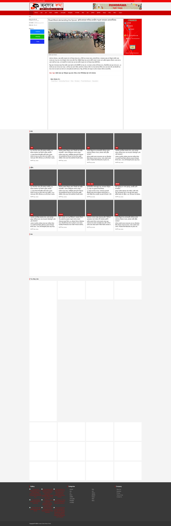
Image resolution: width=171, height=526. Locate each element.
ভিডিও (114, 12)
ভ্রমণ (88, 12)
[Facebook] (135, 1)
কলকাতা (36, 12)
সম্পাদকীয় (77, 12)
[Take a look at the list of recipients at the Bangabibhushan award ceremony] (47, 510)
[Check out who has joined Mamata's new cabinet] (35, 509)
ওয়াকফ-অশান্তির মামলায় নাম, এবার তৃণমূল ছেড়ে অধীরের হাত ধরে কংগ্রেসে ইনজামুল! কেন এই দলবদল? (127, 152)
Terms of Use (120, 495)
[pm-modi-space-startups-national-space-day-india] (99, 208)
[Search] (126, 13)
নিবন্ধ (83, 12)
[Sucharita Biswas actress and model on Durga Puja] (35, 501)
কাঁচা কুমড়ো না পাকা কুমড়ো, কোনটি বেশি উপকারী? (126, 188)
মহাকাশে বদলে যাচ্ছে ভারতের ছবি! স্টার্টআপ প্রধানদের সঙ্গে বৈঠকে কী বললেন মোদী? (99, 218)
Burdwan (77, 81)
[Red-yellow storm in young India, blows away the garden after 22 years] (99, 177)
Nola (72, 81)
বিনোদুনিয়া (70, 12)
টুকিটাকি (98, 12)
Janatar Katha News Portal (44, 523)
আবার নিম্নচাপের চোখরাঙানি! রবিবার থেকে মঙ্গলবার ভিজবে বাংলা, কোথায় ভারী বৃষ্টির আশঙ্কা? (98, 152)
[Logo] (46, 4)
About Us (119, 489)
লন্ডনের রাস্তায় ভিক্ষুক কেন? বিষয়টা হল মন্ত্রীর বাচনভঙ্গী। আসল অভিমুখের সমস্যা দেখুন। (71, 151)
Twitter (37, 41)
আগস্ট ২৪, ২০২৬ (63, 160)
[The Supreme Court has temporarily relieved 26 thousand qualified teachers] (43, 141)
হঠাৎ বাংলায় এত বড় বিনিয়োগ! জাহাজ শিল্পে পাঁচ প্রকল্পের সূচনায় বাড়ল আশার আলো (71, 218)
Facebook (37, 31)
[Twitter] (138, 1)
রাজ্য (41, 12)
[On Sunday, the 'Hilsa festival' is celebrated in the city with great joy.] (59, 501)
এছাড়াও (120, 12)
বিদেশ (50, 12)
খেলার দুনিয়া (63, 12)
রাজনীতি (56, 12)
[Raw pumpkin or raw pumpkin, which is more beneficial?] (128, 177)
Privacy (118, 493)
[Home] (31, 13)
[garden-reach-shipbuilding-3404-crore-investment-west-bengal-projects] (71, 208)
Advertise (119, 491)
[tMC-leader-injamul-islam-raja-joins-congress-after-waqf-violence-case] (128, 141)
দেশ (46, 12)
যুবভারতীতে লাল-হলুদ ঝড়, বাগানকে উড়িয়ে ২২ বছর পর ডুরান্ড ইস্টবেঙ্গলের (98, 188)
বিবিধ (109, 12)
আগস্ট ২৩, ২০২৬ (91, 162)
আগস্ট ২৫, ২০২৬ (34, 160)
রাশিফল (92, 12)
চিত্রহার (104, 12)
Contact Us (119, 497)
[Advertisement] (38, 53)
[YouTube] (140, 1)
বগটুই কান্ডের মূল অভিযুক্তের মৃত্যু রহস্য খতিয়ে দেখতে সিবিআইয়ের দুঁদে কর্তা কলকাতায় (75, 73)
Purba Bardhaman (86, 81)
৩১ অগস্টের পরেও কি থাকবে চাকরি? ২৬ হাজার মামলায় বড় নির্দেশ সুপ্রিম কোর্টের (41, 151)
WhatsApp (37, 36)
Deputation (95, 81)
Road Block (54, 81)
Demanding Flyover (64, 81)
